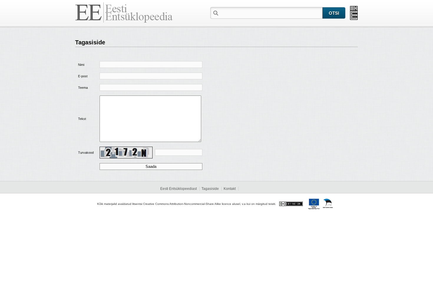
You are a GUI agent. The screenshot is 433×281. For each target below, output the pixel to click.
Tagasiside (210, 189)
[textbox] (271, 12)
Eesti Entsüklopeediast (178, 189)
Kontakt (230, 189)
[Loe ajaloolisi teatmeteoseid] (354, 13)
